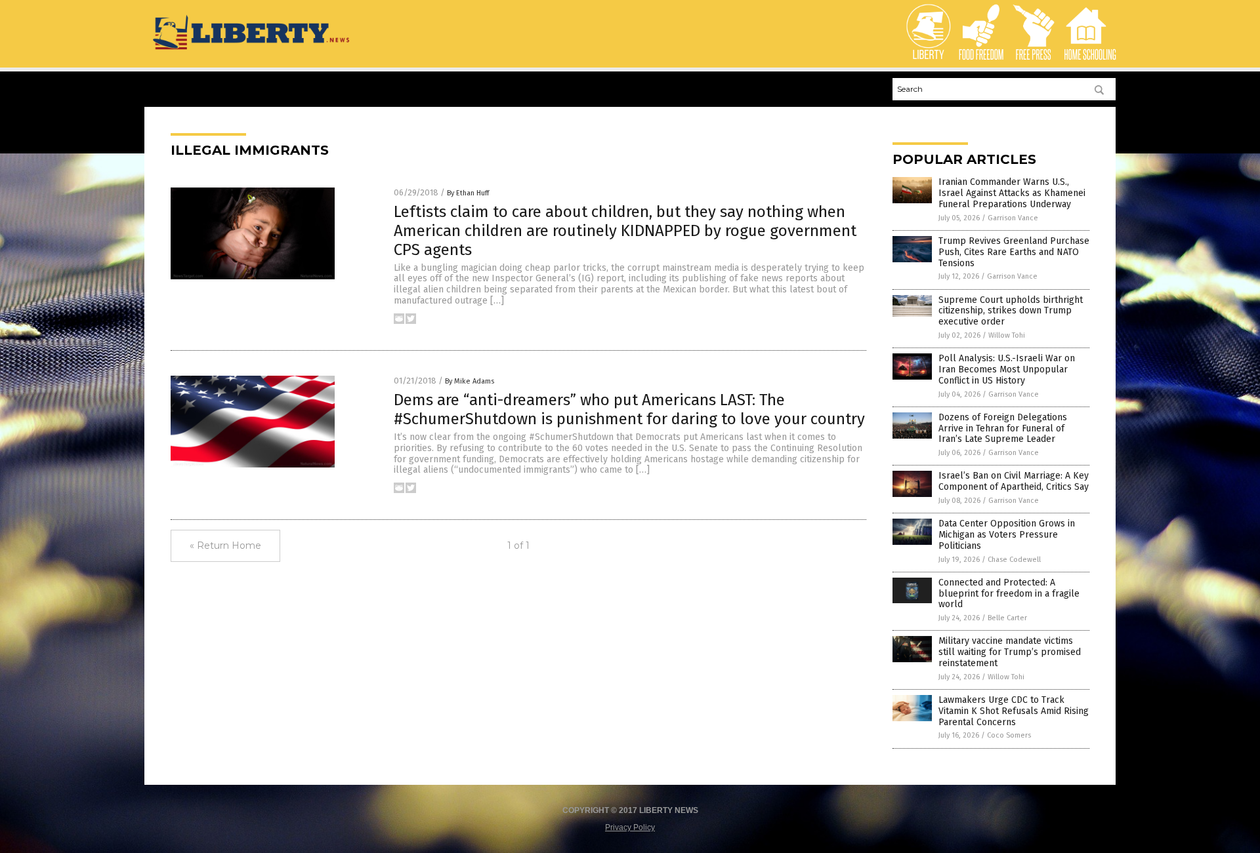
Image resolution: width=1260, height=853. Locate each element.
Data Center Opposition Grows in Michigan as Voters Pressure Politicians (1006, 534)
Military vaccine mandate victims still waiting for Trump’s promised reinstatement (1009, 652)
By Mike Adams (469, 381)
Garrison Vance (1013, 218)
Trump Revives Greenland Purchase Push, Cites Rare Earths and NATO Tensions (1013, 252)
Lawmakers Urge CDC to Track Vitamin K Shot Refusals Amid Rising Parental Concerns (1013, 711)
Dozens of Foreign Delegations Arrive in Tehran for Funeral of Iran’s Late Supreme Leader (1002, 428)
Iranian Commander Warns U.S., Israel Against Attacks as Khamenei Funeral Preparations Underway (1011, 193)
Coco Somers (1009, 735)
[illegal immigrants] (252, 50)
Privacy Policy (630, 827)
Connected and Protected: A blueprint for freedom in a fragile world (1009, 593)
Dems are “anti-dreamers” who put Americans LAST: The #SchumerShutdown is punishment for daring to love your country (629, 409)
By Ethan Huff (468, 193)
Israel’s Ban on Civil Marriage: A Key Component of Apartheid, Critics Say (1013, 481)
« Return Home (225, 545)
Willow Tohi (1006, 335)
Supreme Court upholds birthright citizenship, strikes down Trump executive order (1010, 311)
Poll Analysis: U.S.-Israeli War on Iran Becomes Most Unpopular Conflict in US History (1006, 369)
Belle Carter (1007, 618)
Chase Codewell (1014, 559)
